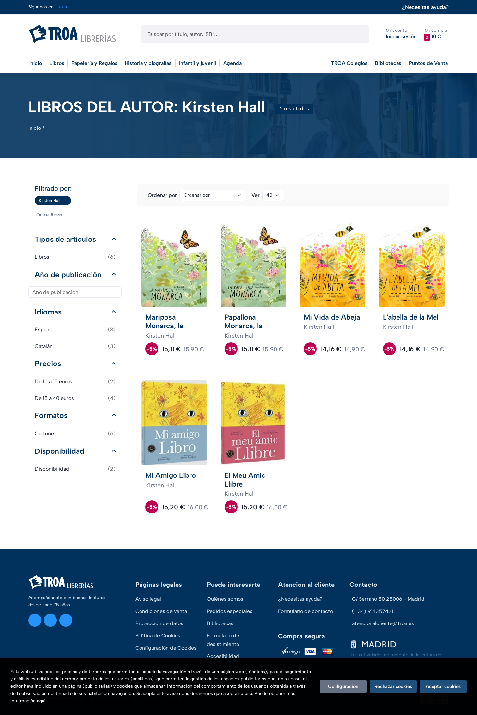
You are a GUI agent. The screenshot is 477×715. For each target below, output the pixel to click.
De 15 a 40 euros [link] (75, 398)
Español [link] (75, 330)
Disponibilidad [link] (75, 469)
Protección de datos (159, 623)
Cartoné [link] (75, 433)
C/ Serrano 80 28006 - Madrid (388, 599)
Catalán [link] (75, 346)
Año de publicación (68, 274)
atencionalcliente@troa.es (383, 623)
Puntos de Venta (428, 63)
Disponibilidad (59, 451)
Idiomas (48, 311)
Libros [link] (75, 257)
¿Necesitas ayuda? (425, 7)
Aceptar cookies (443, 686)
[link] (66, 200)
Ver (255, 195)
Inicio (34, 128)
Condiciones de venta (161, 611)
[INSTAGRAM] (59, 6)
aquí (41, 701)
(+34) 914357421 (372, 611)
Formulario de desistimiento (223, 640)
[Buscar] (358, 34)
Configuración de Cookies (166, 648)
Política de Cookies (157, 636)
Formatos (51, 415)
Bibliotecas (388, 63)
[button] (436, 34)
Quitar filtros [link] (49, 215)
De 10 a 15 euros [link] (75, 381)
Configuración (343, 686)
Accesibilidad (223, 656)
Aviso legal (148, 599)
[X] (62, 6)
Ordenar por (162, 195)
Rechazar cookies (393, 686)
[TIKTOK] (66, 6)
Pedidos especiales (229, 611)
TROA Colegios (349, 63)
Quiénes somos (225, 599)
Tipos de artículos (65, 239)
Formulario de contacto (305, 611)
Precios (48, 363)
